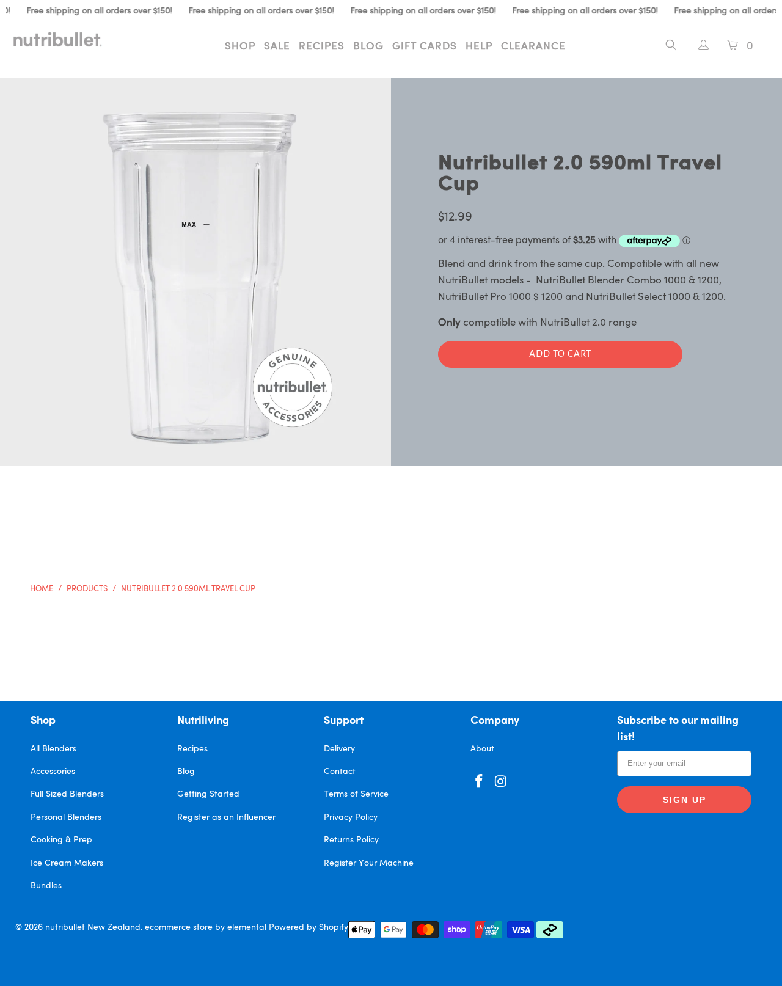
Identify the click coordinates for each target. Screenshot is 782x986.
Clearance (533, 47)
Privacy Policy (351, 817)
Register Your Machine (369, 863)
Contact (340, 771)
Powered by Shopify (308, 927)
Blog (368, 47)
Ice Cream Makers (67, 863)
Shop (240, 47)
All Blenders (53, 749)
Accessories (53, 771)
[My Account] (697, 46)
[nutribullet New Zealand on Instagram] (501, 782)
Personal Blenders (66, 817)
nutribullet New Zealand (93, 927)
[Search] (671, 47)
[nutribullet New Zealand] (68, 39)
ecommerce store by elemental (205, 927)
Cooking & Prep (61, 840)
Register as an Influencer (226, 817)
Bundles (46, 886)
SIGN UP (684, 800)
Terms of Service (356, 794)
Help (479, 47)
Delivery (339, 749)
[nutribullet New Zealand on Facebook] (479, 782)
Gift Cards (424, 47)
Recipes (322, 47)
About (482, 749)
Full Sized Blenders (67, 794)
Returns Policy (351, 840)
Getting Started (208, 794)
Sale (277, 47)
